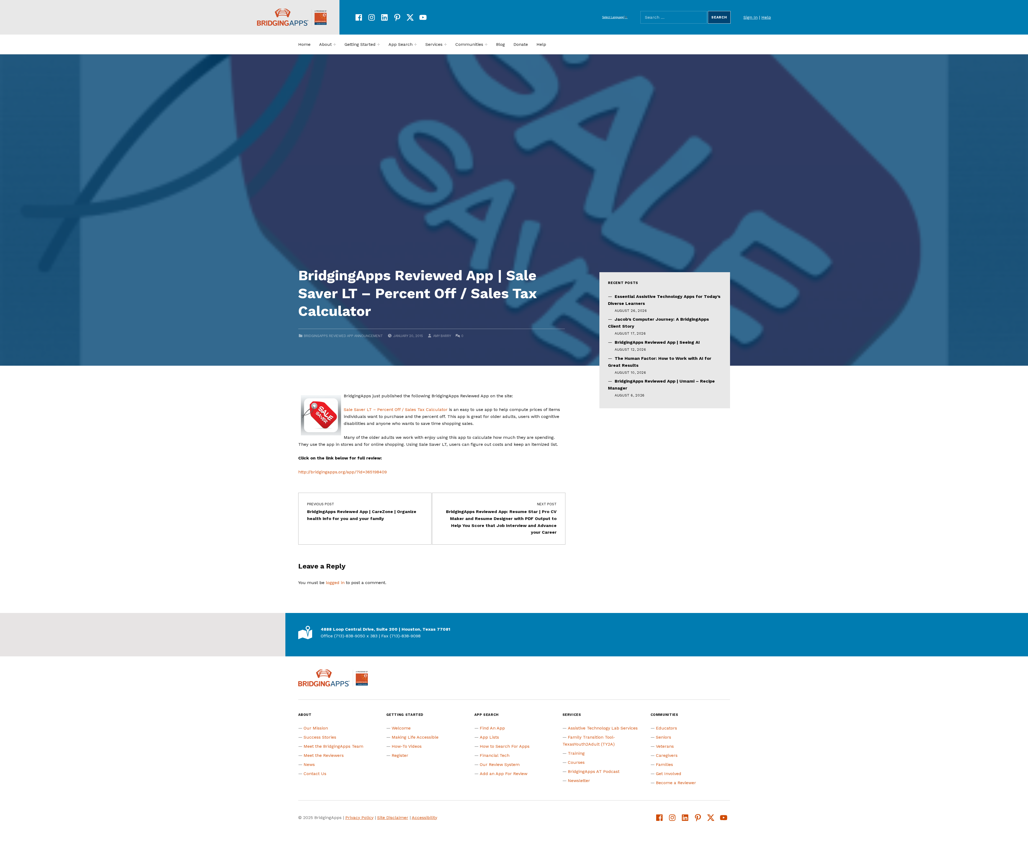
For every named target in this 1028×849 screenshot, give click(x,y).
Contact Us (315, 773)
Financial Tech (494, 755)
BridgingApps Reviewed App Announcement (343, 336)
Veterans (665, 746)
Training (576, 753)
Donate (520, 44)
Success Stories (320, 737)
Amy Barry (442, 336)
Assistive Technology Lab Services (603, 728)
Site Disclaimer (392, 817)
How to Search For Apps (505, 746)
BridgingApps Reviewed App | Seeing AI (657, 342)
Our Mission (316, 728)
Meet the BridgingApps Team (333, 746)
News (309, 764)
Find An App (492, 728)
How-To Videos (407, 746)
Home (304, 44)
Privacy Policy (359, 817)
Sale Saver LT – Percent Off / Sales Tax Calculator (396, 409)
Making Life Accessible (415, 737)
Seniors (663, 737)
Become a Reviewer (676, 782)
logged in (335, 582)
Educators (666, 728)
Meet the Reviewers (324, 755)
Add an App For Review (503, 773)
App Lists (489, 737)
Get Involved (668, 773)
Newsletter (579, 780)
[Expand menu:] (334, 44)
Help (766, 17)
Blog (500, 44)
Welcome (401, 728)
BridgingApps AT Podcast (593, 771)
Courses (576, 762)
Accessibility (424, 817)
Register (400, 755)
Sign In (750, 17)
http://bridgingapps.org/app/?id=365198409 (342, 471)
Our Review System (500, 764)
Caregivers (667, 755)
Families (664, 764)
